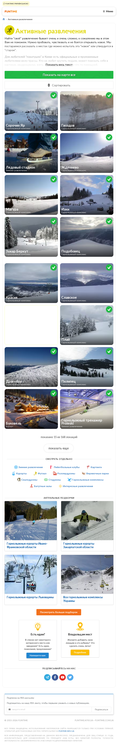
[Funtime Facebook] (55, 677)
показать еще (59, 448)
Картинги (96, 467)
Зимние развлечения (30, 467)
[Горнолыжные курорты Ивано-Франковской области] (31, 520)
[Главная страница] (3, 19)
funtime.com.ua (104, 720)
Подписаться (101, 709)
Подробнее (80, 652)
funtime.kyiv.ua (84, 720)
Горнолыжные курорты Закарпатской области (78, 545)
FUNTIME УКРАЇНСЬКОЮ (16, 3)
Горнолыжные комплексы (88, 479)
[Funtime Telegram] (48, 677)
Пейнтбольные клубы (67, 467)
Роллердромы (66, 473)
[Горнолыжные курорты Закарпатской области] (87, 520)
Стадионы (55, 479)
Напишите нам (37, 655)
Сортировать (61, 85)
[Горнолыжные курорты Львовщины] (31, 574)
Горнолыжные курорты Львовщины (30, 597)
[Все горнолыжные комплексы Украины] (87, 574)
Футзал (42, 473)
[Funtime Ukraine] (11, 11)
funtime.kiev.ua (66, 731)
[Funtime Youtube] (63, 677)
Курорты (21, 473)
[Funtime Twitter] (70, 677)
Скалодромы (29, 479)
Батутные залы (43, 486)
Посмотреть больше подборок (58, 612)
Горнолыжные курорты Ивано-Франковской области (27, 545)
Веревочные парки (97, 473)
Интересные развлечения (78, 486)
